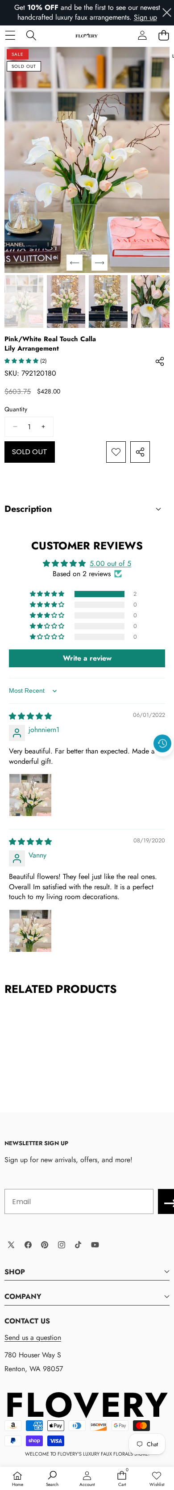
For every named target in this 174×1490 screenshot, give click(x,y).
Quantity (15, 409)
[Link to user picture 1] (30, 795)
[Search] (31, 35)
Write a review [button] (87, 658)
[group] (23, 301)
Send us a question (32, 1337)
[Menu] (10, 35)
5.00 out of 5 (110, 563)
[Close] (166, 12)
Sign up (145, 17)
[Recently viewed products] (162, 744)
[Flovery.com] (86, 35)
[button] (163, 35)
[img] (30, 716)
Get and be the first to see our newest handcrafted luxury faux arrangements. (87, 12)
